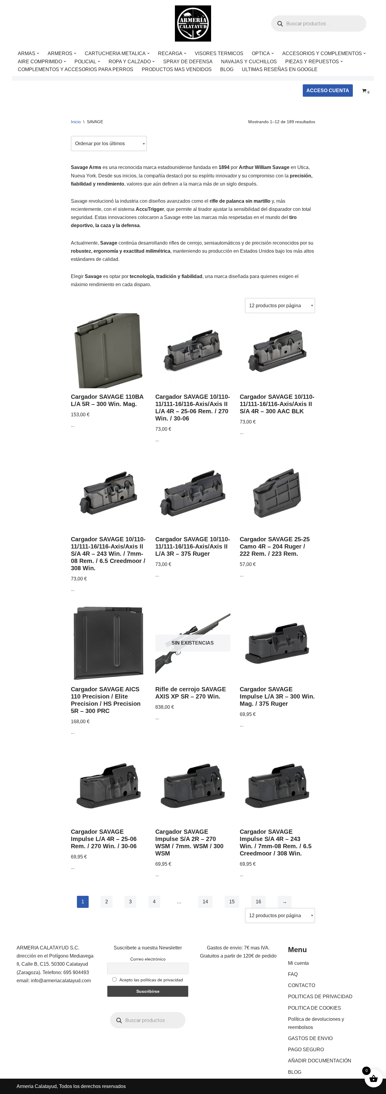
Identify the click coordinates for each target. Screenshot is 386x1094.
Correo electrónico (148, 959)
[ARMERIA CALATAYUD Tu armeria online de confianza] (193, 23)
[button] (38, 53)
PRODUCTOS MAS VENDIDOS (177, 69)
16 (258, 901)
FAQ (293, 974)
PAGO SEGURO (306, 1049)
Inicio (76, 121)
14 (205, 901)
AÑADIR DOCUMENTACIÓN (319, 1060)
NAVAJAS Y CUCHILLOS (249, 61)
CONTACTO (301, 985)
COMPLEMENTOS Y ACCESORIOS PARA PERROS (75, 69)
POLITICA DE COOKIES (314, 1008)
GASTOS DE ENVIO (310, 1038)
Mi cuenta (298, 963)
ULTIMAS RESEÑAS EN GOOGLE (280, 69)
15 (232, 901)
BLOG (226, 69)
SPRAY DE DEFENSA (188, 61)
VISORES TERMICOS (219, 53)
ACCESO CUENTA (327, 90)
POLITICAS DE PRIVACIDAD (320, 996)
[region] (78, 1046)
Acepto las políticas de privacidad (151, 979)
